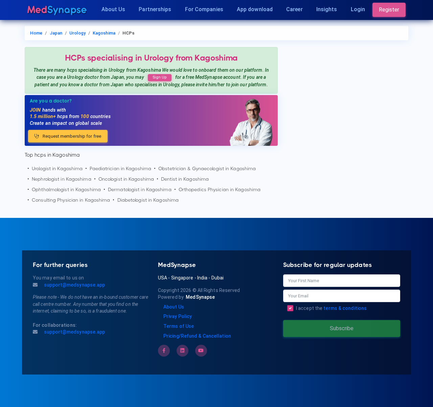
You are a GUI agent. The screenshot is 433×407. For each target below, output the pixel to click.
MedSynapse (200, 297)
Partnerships (155, 9)
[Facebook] (163, 350)
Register (389, 9)
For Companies (204, 9)
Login (358, 9)
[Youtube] (201, 350)
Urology (77, 33)
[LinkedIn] (182, 350)
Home (36, 33)
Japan (56, 33)
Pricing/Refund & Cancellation (197, 336)
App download (255, 9)
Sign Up (159, 77)
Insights (326, 9)
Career (294, 9)
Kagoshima (104, 33)
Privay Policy (177, 316)
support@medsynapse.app (74, 285)
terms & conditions (345, 308)
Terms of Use (178, 326)
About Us (113, 9)
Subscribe (342, 328)
